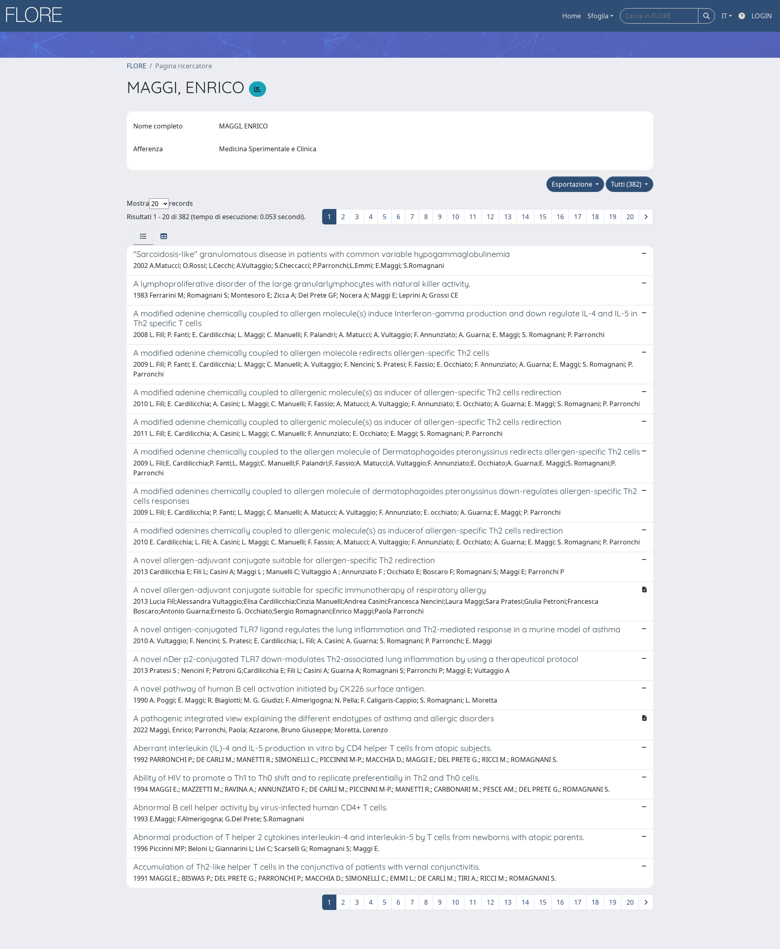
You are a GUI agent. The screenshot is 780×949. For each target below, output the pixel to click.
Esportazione (573, 184)
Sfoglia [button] (598, 15)
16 (560, 216)
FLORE (136, 65)
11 (473, 216)
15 (542, 216)
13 (507, 216)
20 (630, 216)
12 (490, 216)
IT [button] (724, 15)
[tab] (143, 236)
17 (577, 216)
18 (595, 216)
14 (525, 216)
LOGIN (762, 15)
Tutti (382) (627, 184)
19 (612, 216)
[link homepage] (37, 16)
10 (455, 216)
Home (571, 15)
